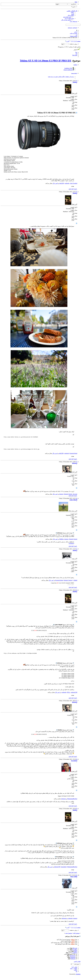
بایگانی (75, 970)
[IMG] (75, 951)
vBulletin (78, 974)
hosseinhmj (64, 866)
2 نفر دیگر (55, 494)
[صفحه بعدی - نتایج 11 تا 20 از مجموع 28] (70, 41)
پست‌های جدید (73, 21)
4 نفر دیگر (55, 453)
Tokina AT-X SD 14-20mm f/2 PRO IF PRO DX (45, 60)
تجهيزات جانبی (73, 33)
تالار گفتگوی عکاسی (72, 11)
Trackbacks (72, 955)
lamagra (61, 494)
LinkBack (75, 64)
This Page (74, 55)
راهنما (72, 12)
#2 (76, 191)
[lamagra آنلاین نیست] (67, 558)
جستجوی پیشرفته (72, 27)
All (76, 53)
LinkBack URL (68, 68)
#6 (76, 590)
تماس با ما (74, 967)
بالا (76, 971)
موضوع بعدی (68, 933)
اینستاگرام (71, 543)
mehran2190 (74, 692)
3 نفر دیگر (51, 580)
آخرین (67, 41)
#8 (76, 759)
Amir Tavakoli (73, 183)
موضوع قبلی (76, 933)
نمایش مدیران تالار (66, 20)
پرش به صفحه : (73, 44)
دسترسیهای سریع (69, 18)
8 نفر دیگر (55, 183)
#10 (76, 875)
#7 (76, 700)
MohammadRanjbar (72, 798)
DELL (68, 692)
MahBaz (61, 539)
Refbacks (73, 958)
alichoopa (63, 798)
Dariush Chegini (68, 494)
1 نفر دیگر (50, 866)
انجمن (75, 31)
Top (76, 52)
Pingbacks (72, 957)
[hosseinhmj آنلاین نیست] (66, 771)
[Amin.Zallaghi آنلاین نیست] (63, 511)
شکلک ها (75, 949)
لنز (76, 34)
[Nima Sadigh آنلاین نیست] (67, 887)
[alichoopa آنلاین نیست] (67, 472)
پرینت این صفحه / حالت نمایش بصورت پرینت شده (61, 76)
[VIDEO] (74, 952)
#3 (76, 461)
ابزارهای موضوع (74, 73)
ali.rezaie (75, 494)
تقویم (72, 14)
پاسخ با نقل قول (73, 189)
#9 (76, 808)
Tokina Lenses (73, 36)
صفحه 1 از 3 (77, 41)
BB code (75, 948)
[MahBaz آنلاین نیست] (68, 93)
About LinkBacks (68, 69)
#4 (76, 498)
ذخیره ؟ (73, 6)
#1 (76, 80)
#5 (76, 549)
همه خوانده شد (67, 17)
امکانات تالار (71, 15)
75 (76, 49)
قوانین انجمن (77, 961)
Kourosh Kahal (73, 453)
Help (76, 2)
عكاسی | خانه (73, 968)
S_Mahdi (75, 580)
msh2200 (61, 183)
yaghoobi (67, 183)
